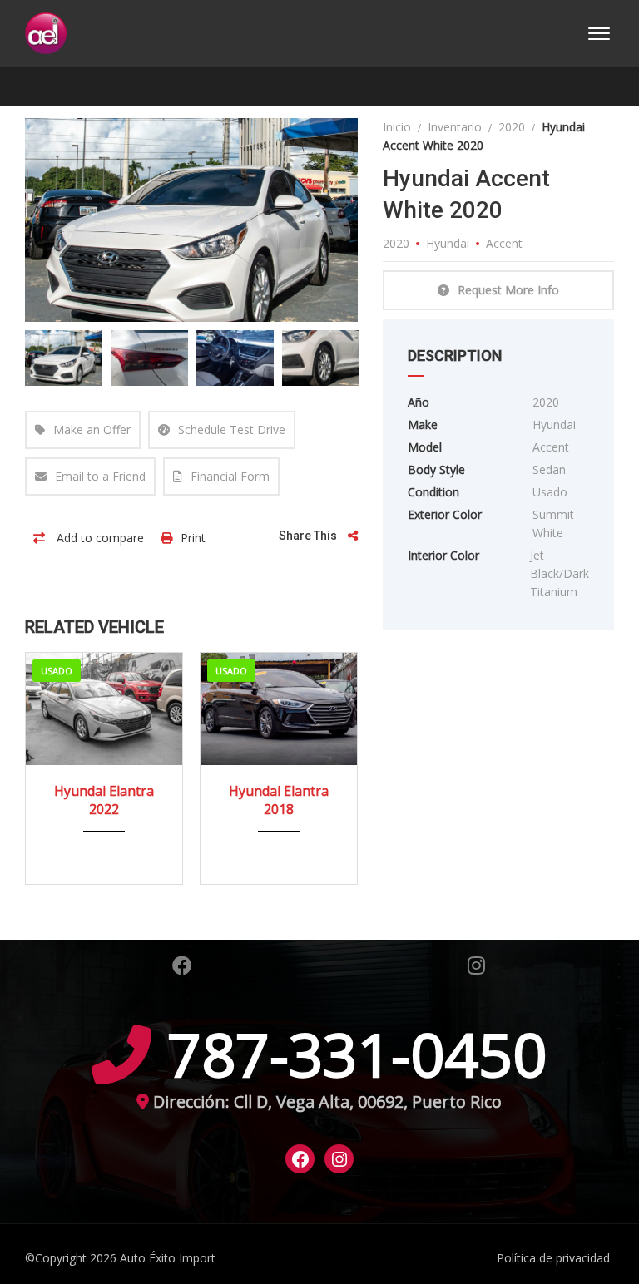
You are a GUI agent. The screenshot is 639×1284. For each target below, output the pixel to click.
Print (193, 538)
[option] (192, 220)
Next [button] (314, 220)
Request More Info (508, 290)
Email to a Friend (100, 476)
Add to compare (98, 538)
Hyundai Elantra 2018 (279, 800)
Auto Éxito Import (167, 1258)
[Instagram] (339, 1159)
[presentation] (50, 764)
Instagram (476, 965)
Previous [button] (69, 220)
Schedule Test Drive (231, 429)
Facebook (182, 965)
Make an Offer (92, 429)
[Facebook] (300, 1159)
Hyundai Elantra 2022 (104, 800)
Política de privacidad (553, 1258)
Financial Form (230, 476)
